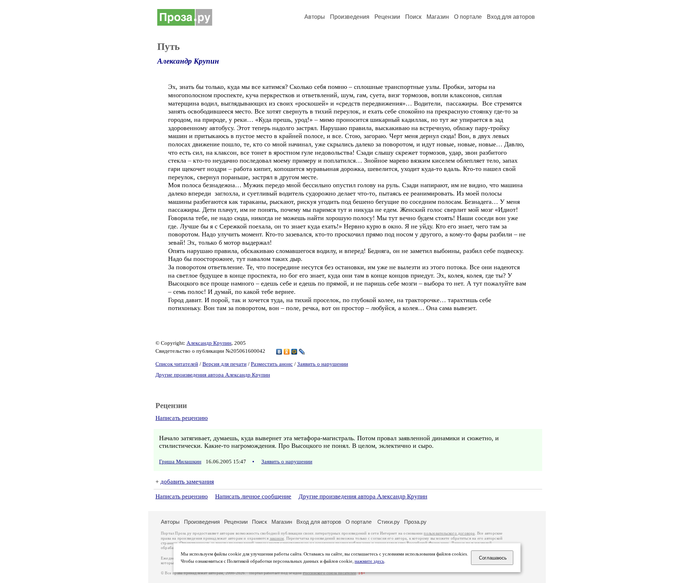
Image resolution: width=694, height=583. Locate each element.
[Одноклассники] (287, 351)
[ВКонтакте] (279, 351)
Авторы (314, 17)
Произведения (349, 17)
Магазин (438, 17)
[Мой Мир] (294, 351)
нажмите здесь (369, 561)
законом (277, 538)
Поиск (413, 17)
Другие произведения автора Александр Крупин (212, 375)
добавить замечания (187, 481)
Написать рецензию (181, 418)
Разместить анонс (272, 364)
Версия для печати (224, 364)
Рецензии (387, 17)
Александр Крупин (188, 61)
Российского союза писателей (329, 573)
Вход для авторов (511, 17)
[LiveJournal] (302, 351)
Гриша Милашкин (180, 461)
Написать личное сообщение (253, 496)
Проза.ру (415, 522)
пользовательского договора (449, 533)
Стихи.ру (388, 522)
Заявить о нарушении (322, 364)
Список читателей (176, 364)
